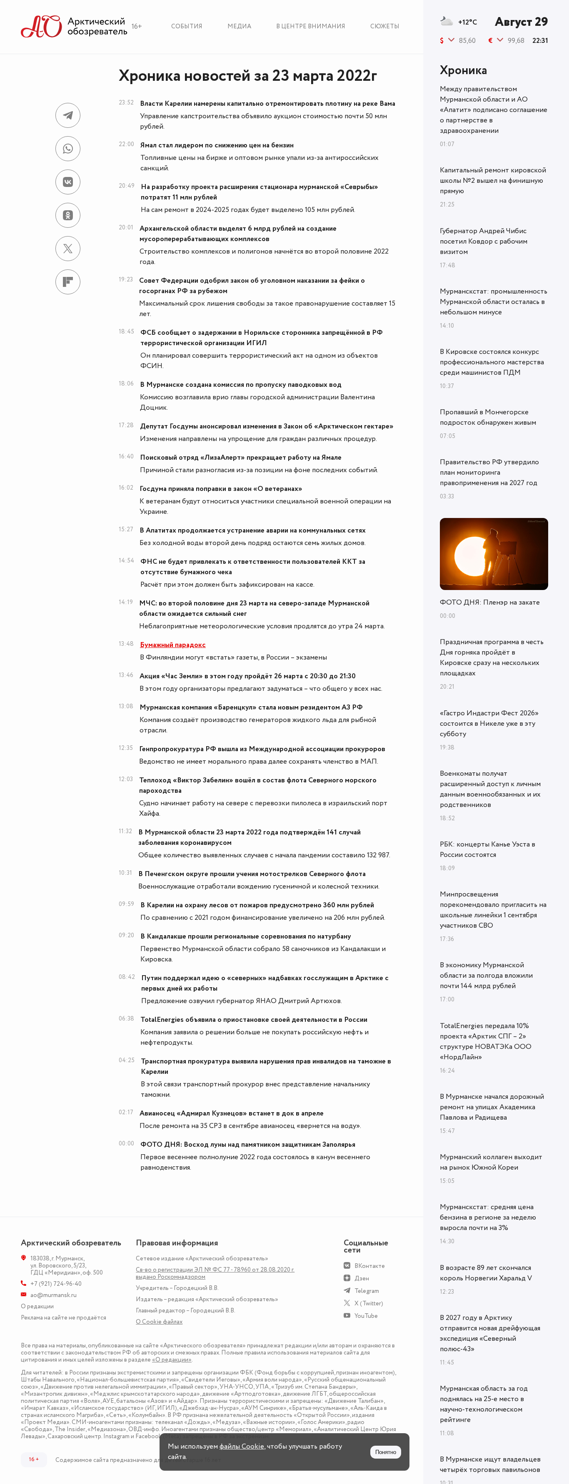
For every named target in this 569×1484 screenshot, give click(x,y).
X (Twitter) (368, 1303)
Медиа (239, 26)
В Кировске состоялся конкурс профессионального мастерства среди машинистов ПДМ (492, 362)
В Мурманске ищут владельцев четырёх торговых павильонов (490, 1464)
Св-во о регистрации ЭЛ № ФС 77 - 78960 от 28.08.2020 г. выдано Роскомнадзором (215, 1273)
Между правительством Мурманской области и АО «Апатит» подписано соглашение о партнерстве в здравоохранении (493, 110)
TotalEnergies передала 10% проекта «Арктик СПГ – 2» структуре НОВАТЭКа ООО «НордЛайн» (486, 1041)
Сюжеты (384, 26)
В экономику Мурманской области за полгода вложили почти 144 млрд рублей (486, 975)
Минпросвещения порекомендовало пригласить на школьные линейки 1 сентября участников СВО (493, 910)
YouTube (366, 1316)
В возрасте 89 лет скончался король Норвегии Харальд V (486, 1273)
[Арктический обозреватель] (74, 26)
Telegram (366, 1291)
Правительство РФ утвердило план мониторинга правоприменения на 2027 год (489, 472)
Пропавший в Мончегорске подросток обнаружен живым (488, 417)
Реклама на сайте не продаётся (63, 1317)
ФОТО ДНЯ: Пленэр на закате (490, 603)
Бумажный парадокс (173, 645)
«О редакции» (172, 1359)
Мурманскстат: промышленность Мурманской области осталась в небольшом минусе (493, 301)
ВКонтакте (369, 1266)
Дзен (361, 1278)
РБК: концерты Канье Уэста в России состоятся (487, 849)
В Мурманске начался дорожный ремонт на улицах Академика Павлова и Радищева (492, 1107)
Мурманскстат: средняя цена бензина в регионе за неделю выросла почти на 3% (488, 1217)
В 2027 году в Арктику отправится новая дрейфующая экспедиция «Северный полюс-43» (490, 1333)
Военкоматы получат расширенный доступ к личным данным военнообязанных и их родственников (490, 789)
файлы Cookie (242, 1447)
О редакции (37, 1306)
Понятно (385, 1452)
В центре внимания (310, 26)
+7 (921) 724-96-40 (56, 1283)
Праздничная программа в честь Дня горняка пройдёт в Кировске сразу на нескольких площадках (492, 657)
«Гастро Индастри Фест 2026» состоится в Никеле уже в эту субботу (489, 723)
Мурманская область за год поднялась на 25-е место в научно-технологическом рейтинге (484, 1404)
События (186, 26)
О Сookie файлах (159, 1321)
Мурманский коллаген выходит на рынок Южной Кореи (491, 1162)
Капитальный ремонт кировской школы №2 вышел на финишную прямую (493, 180)
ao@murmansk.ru (53, 1295)
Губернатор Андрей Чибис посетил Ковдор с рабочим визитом (483, 241)
